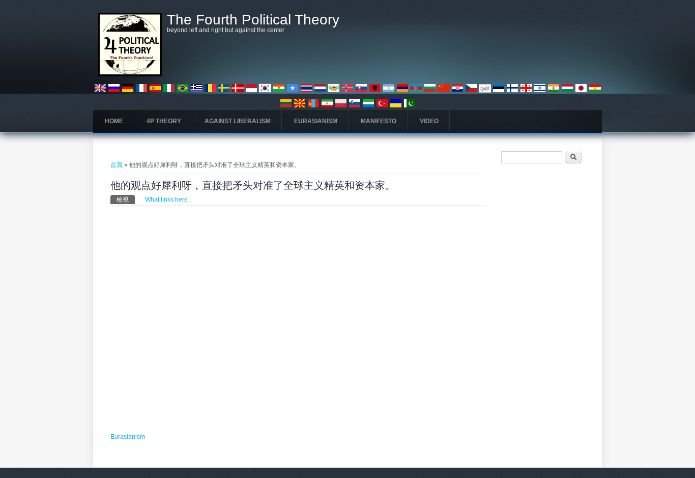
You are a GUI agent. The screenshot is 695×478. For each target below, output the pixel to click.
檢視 (126, 199)
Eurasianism (315, 121)
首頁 (116, 164)
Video (429, 121)
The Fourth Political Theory (253, 20)
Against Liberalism (238, 121)
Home (114, 121)
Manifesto (378, 121)
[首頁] (130, 74)
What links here (166, 199)
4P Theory (164, 121)
